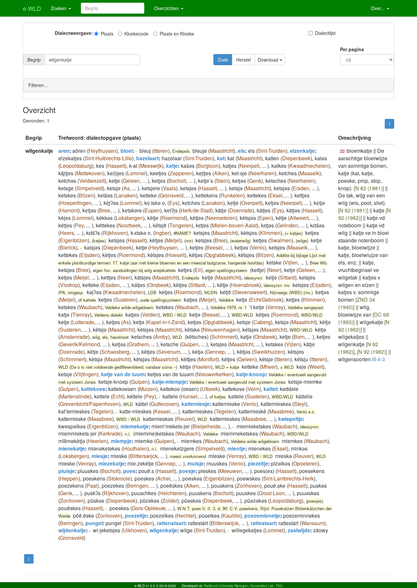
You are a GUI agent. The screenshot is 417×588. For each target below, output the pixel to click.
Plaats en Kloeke (177, 33)
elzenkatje (302, 150)
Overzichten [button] (167, 8)
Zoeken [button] (59, 8)
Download (269, 59)
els (241, 150)
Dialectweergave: (74, 33)
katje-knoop (251, 374)
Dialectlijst (325, 33)
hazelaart (147, 158)
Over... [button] (378, 8)
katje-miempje (169, 381)
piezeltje (258, 463)
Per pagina (352, 49)
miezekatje (111, 463)
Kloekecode (136, 33)
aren (63, 150)
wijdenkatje (72, 530)
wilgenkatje (163, 530)
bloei (127, 150)
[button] (342, 151)
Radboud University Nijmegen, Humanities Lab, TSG (243, 585)
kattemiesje (195, 404)
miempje (121, 441)
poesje (187, 471)
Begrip (34, 59)
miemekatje (135, 426)
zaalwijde (299, 530)
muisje (195, 463)
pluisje (66, 471)
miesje (100, 456)
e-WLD (32, 8)
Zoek (223, 59)
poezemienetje (262, 515)
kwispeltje (290, 419)
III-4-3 (378, 359)
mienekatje (71, 448)
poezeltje (136, 515)
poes (129, 471)
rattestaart (263, 523)
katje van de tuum (123, 374)
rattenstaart (171, 523)
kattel (270, 389)
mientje (236, 448)
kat (220, 158)
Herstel (243, 59)
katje (172, 165)
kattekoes (93, 389)
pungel (94, 523)
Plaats (107, 33)
